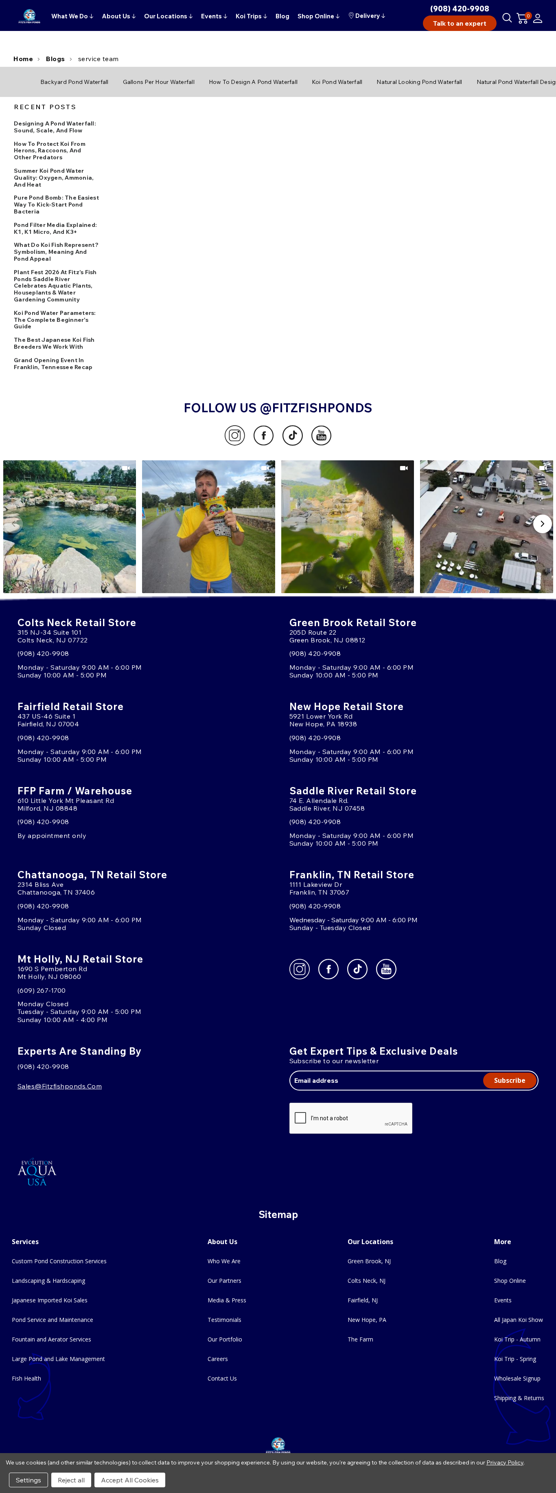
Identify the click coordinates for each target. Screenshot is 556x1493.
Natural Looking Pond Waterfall (419, 82)
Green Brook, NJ (369, 1261)
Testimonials (224, 1320)
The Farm (360, 1339)
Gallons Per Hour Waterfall (159, 82)
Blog (500, 1261)
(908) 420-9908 (459, 8)
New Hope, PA (367, 1320)
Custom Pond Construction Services (59, 1261)
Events (503, 1300)
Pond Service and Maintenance (52, 1320)
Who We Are (224, 1261)
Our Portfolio (225, 1339)
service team (98, 59)
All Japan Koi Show (518, 1320)
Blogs (55, 59)
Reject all (71, 1480)
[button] (69, 527)
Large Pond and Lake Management (58, 1359)
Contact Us (222, 1378)
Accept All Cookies (130, 1480)
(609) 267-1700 (42, 990)
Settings (28, 1480)
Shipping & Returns (519, 1398)
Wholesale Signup (517, 1378)
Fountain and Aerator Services (51, 1339)
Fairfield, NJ (363, 1300)
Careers (218, 1359)
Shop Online (510, 1280)
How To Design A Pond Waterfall (253, 82)
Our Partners (224, 1280)
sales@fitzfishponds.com (60, 1086)
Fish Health (26, 1378)
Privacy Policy (504, 1462)
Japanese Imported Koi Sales (50, 1300)
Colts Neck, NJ (366, 1280)
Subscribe (509, 1080)
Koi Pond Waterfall (337, 82)
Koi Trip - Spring (515, 1359)
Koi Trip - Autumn (517, 1339)
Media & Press (227, 1300)
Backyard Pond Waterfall (74, 82)
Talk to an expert (459, 23)
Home (23, 59)
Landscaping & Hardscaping (48, 1280)
